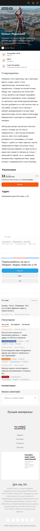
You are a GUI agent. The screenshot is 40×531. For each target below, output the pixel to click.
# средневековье (15, 361)
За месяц (26, 324)
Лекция (5, 8)
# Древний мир (17, 242)
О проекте (20, 443)
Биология (5, 377)
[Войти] (37, 3)
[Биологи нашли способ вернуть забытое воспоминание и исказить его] (35, 371)
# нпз (11, 344)
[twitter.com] (8, 520)
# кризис (5, 344)
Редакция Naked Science (22, 314)
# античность (6, 242)
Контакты (20, 439)
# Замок (14, 359)
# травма (25, 361)
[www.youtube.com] (18, 520)
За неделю (15, 324)
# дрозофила (6, 379)
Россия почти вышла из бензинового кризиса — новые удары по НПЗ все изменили (14, 335)
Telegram (20, 270)
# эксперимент (24, 379)
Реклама (20, 447)
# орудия (21, 359)
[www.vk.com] (13, 520)
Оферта (20, 435)
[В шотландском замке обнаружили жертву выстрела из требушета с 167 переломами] (35, 353)
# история (27, 242)
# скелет (5, 361)
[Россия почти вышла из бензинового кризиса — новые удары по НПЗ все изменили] (35, 335)
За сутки (5, 324)
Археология (6, 359)
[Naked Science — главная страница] (11, 3)
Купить (20, 184)
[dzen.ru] (22, 520)
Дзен (20, 276)
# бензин (20, 341)
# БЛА (27, 341)
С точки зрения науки (8, 341)
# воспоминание (15, 377)
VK (20, 281)
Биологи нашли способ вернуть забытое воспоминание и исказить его (16, 370)
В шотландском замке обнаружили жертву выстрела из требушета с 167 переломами (16, 353)
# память (15, 379)
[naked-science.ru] (32, 520)
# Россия (18, 344)
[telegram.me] (27, 520)
